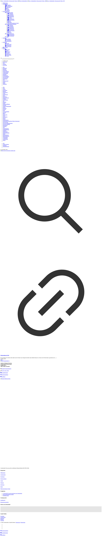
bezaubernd (5, 90)
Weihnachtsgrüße (6, 132)
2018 (4, 88)
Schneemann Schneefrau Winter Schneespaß (11, 121)
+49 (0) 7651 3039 (5, 370)
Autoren (4, 64)
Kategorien (5, 61)
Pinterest (2, 519)
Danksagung (5, 92)
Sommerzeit (5, 78)
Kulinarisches (5, 75)
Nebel (4, 115)
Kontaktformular (4, 372)
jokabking (5, 145)
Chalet (1, 480)
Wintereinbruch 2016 (4, 355)
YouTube (2, 520)
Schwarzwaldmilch (6, 124)
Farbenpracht (5, 94)
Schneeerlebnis (5, 120)
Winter (4, 83)
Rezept (4, 117)
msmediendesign (6, 146)
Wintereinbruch (6, 134)
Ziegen (4, 140)
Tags (4, 63)
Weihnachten (5, 131)
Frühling (4, 98)
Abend (4, 89)
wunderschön (5, 139)
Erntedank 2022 (6, 495)
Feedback (3, 376)
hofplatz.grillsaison (6, 104)
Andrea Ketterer (6, 144)
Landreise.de (2, 500)
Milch (4, 113)
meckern (4, 112)
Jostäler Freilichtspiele (7, 106)
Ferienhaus (5, 70)
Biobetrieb (5, 68)
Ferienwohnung (6, 71)
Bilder (1, 486)
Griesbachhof (5, 73)
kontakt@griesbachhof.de (6, 368)
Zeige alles (5, 65)
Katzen (4, 107)
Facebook (2, 516)
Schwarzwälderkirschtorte (8, 123)
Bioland (4, 91)
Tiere (4, 79)
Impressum (18, 522)
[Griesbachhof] (32, 0)
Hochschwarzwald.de (4, 502)
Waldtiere (4, 130)
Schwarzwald (5, 77)
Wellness (2, 482)
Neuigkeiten (5, 116)
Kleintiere (4, 74)
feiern (4, 95)
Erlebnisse (2, 484)
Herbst (4, 103)
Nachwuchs (5, 114)
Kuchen (4, 109)
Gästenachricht (5, 72)
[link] (13, 58)
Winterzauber (5, 137)
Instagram (2, 518)
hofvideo (4, 105)
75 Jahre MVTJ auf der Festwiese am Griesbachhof (12, 493)
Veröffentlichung (6, 129)
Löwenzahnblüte (6, 76)
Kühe (4, 110)
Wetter (4, 82)
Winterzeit (5, 84)
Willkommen (2, 472)
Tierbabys (4, 126)
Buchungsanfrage (4, 374)
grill (3, 101)
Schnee (4, 119)
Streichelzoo (5, 125)
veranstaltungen (6, 128)
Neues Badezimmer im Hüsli (8, 494)
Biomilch (4, 69)
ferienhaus (5, 96)
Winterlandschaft (6, 136)
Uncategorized (5, 80)
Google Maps (3, 517)
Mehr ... (1, 359)
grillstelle (4, 102)
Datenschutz (23, 522)
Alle (3, 67)
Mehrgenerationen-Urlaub (5, 488)
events (4, 93)
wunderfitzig (5, 138)
